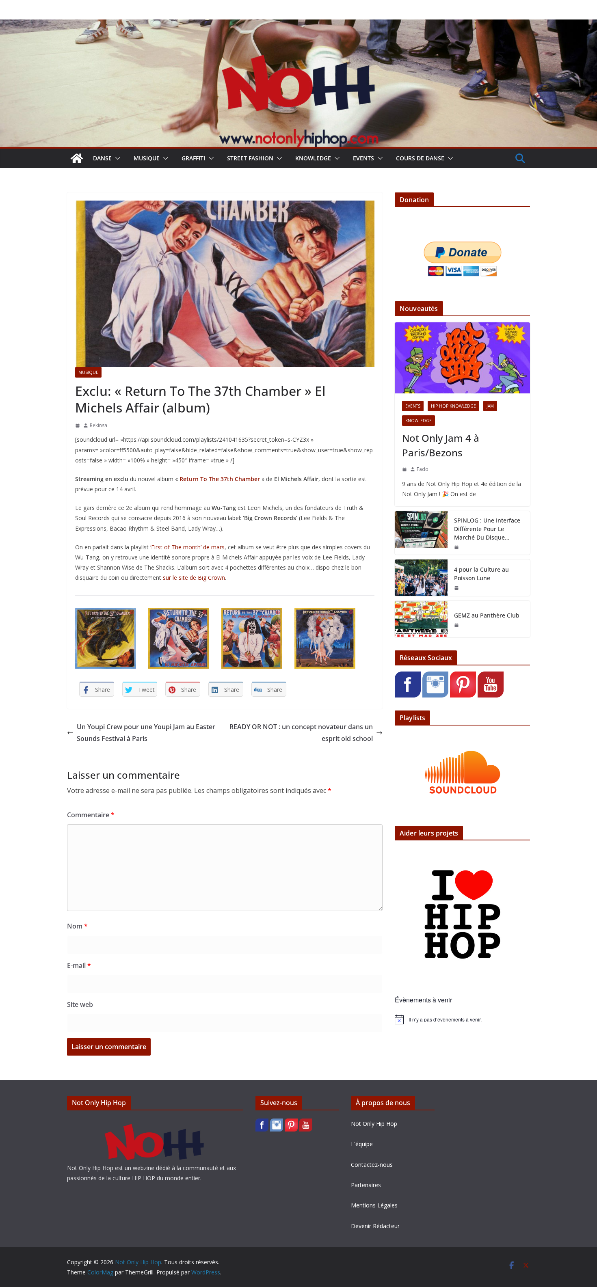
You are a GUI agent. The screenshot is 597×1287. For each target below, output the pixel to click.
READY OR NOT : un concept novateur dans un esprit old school (301, 732)
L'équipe (362, 1144)
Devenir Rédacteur (375, 1226)
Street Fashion (250, 158)
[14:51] (404, 469)
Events (363, 158)
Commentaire (91, 814)
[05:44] (77, 425)
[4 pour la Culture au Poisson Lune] (421, 577)
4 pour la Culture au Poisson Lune (481, 574)
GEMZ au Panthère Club (486, 615)
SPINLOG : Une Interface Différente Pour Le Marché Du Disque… (487, 528)
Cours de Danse (420, 158)
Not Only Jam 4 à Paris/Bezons (440, 445)
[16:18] (456, 625)
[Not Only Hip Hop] (298, 25)
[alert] (462, 1019)
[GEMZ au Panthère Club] (421, 619)
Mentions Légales (374, 1205)
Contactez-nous (372, 1164)
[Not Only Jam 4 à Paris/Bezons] (462, 357)
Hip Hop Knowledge (453, 406)
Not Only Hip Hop (374, 1123)
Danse (102, 158)
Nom (77, 926)
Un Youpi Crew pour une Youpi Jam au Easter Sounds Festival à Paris (146, 732)
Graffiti (193, 158)
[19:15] (456, 587)
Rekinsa (98, 425)
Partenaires (366, 1185)
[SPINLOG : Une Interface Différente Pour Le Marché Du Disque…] (421, 533)
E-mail (79, 965)
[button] (116, 158)
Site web (80, 1004)
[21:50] (456, 547)
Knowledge (313, 158)
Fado (422, 469)
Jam (490, 406)
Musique (147, 158)
